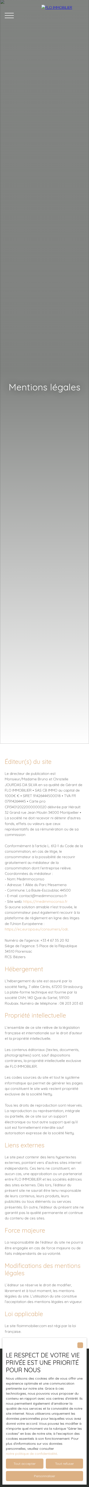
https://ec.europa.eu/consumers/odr (36, 929)
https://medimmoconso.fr (45, 901)
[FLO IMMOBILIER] (63, 15)
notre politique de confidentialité (31, 1453)
